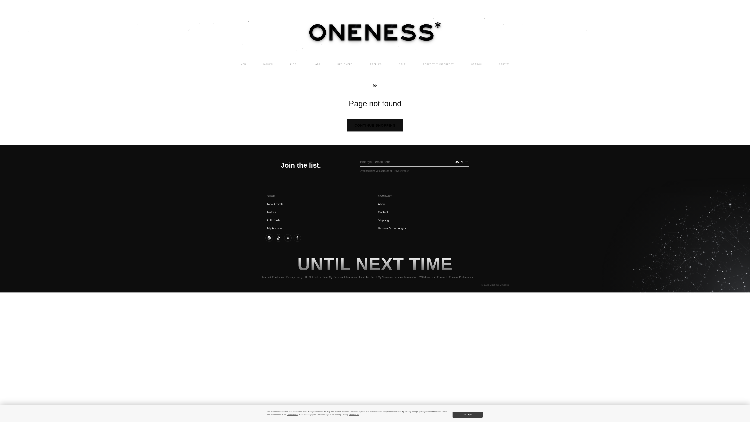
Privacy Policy (401, 171)
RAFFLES (376, 64)
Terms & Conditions (273, 277)
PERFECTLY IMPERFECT (438, 64)
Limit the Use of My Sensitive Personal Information (388, 277)
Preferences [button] (354, 415)
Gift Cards (273, 220)
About (381, 204)
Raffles (271, 212)
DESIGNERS (345, 64)
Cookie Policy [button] (292, 415)
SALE (402, 64)
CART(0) (504, 64)
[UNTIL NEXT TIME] (431, 264)
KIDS (293, 64)
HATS (317, 64)
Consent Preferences (461, 277)
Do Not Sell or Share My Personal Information (331, 277)
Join (462, 161)
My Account (274, 228)
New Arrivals (275, 204)
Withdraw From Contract (433, 277)
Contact (383, 212)
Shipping (383, 220)
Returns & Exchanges (392, 228)
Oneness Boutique (499, 284)
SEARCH (476, 64)
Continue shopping (375, 125)
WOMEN (268, 64)
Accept (468, 414)
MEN (243, 64)
